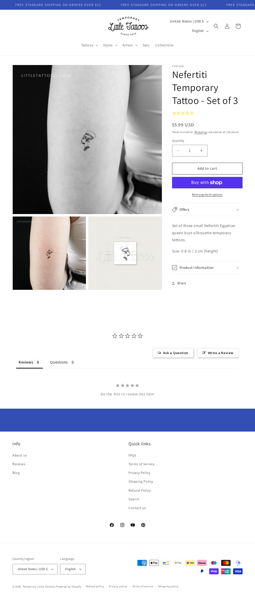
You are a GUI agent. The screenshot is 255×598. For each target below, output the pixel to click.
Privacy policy (118, 586)
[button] (89, 45)
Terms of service (142, 586)
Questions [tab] (59, 362)
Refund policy (95, 586)
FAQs (132, 455)
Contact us (137, 508)
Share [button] (181, 283)
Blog (16, 472)
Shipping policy (168, 586)
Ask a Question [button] (175, 353)
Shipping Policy (140, 481)
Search (133, 499)
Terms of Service (141, 464)
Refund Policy (139, 490)
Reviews (18, 464)
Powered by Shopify (68, 586)
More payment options (207, 194)
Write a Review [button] (221, 353)
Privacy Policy (139, 472)
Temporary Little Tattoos (39, 586)
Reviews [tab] (26, 362)
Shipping (200, 132)
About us (19, 455)
